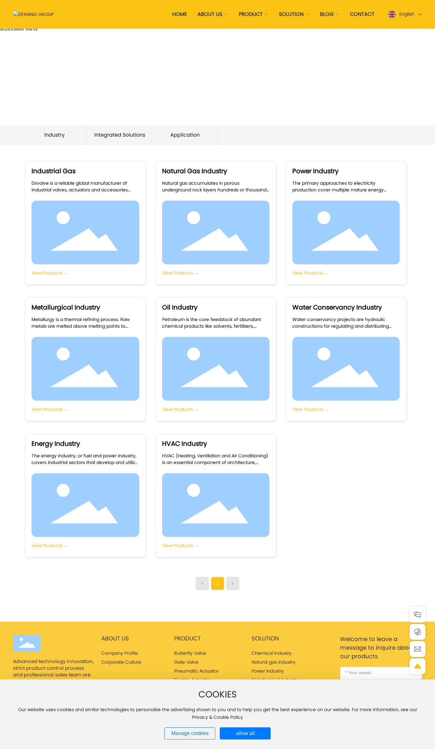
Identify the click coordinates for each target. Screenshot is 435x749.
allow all (245, 733)
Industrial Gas (53, 171)
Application (185, 135)
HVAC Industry (184, 443)
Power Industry (315, 171)
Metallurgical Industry (66, 307)
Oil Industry (179, 307)
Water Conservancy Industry (337, 307)
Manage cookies (190, 733)
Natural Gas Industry (194, 171)
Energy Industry (56, 443)
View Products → (50, 273)
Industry (54, 135)
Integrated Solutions (119, 135)
